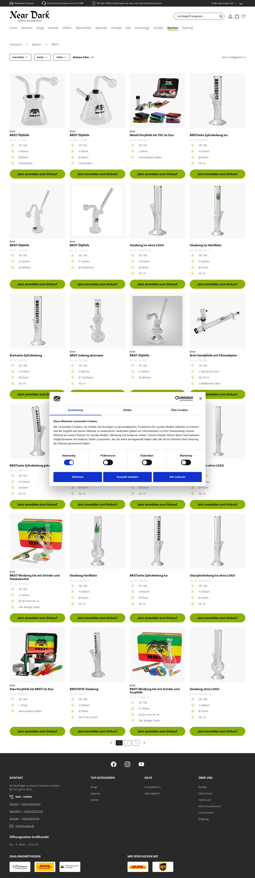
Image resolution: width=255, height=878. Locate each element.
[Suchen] (220, 16)
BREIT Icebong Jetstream (86, 355)
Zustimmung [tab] (75, 410)
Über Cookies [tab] (179, 410)
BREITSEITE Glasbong (84, 689)
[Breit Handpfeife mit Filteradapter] (218, 321)
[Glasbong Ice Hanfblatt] (218, 211)
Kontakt (202, 787)
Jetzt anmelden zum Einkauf (37, 174)
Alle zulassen (177, 476)
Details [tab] (127, 410)
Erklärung (203, 819)
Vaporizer (96, 793)
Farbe (40, 57)
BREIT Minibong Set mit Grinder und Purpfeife (155, 691)
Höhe (60, 57)
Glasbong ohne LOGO (204, 689)
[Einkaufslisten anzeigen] (243, 16)
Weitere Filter (81, 57)
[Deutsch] (240, 3)
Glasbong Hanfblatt (83, 575)
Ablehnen (77, 476)
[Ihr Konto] (230, 16)
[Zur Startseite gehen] (30, 16)
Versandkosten (152, 787)
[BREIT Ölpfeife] (37, 101)
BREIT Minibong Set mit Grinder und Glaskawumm (35, 577)
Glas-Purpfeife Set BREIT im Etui (31, 689)
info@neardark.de (24, 826)
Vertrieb (14, 804)
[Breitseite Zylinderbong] (37, 321)
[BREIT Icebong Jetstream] (97, 321)
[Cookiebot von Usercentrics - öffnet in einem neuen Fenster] (178, 398)
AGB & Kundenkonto (209, 806)
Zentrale (14, 818)
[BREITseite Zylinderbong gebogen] (37, 431)
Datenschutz (205, 793)
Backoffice (15, 811)
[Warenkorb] (237, 16)
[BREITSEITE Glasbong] (97, 654)
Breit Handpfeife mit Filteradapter (213, 355)
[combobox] (196, 16)
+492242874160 (30, 818)
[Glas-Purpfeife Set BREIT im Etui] (37, 654)
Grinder (95, 799)
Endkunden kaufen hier (223, 3)
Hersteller (18, 57)
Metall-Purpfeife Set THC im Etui (152, 135)
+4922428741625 (33, 811)
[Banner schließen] (200, 398)
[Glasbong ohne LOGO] (218, 654)
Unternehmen (206, 812)
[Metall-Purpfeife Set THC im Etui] (157, 101)
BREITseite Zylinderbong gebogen (32, 465)
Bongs (94, 787)
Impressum (204, 799)
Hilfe (148, 777)
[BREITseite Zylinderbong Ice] (218, 101)
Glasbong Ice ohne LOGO (147, 245)
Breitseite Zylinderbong (26, 355)
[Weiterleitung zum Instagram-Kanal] (127, 764)
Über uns (205, 777)
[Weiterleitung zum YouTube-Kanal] (141, 764)
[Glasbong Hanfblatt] (97, 541)
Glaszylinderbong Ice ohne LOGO (212, 575)
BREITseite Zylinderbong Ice (209, 135)
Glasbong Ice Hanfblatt (206, 245)
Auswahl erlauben (127, 476)
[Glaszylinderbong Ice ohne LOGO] (218, 541)
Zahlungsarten (152, 793)
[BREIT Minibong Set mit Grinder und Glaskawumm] (37, 541)
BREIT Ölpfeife (19, 135)
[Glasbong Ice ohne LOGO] (157, 211)
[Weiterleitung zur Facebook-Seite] (113, 764)
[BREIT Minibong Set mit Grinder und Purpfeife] (157, 654)
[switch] (108, 462)
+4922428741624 (30, 804)
